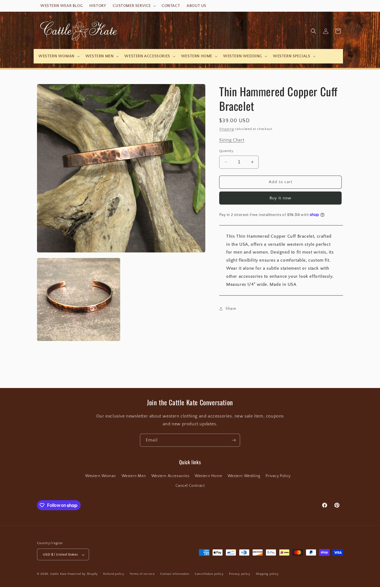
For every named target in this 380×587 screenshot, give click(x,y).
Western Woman (100, 476)
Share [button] (231, 308)
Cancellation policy (209, 574)
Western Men (134, 476)
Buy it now (280, 198)
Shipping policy (267, 574)
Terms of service (142, 574)
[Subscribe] (234, 440)
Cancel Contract (190, 485)
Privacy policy (239, 574)
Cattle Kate (58, 574)
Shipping (226, 129)
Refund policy (113, 574)
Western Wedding (244, 476)
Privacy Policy (278, 476)
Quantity (226, 151)
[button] (133, 6)
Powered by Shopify (83, 574)
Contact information (174, 574)
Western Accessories (170, 476)
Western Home (208, 476)
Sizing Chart (231, 140)
